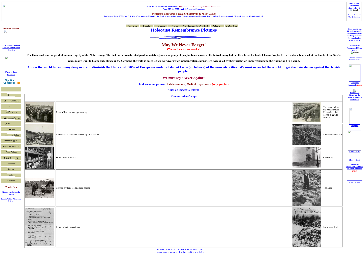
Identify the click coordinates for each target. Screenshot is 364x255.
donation (11, 50)
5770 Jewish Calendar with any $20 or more (11, 46)
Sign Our (9, 80)
